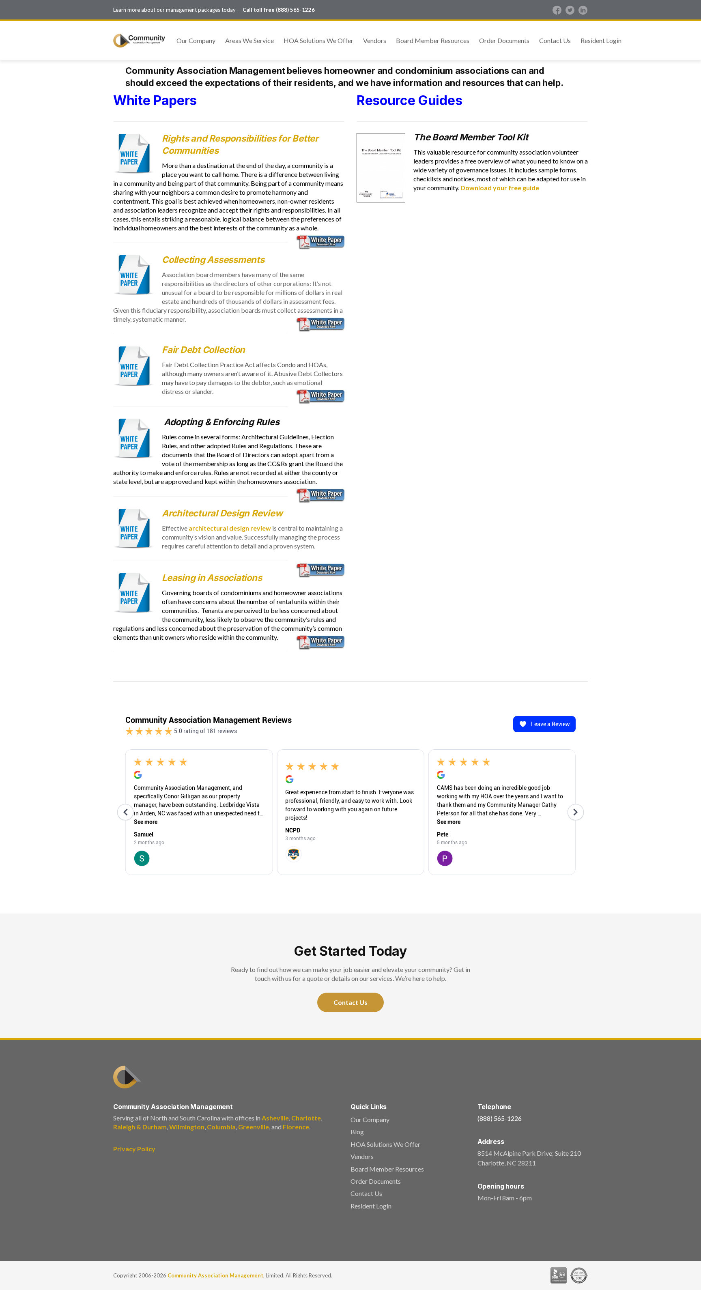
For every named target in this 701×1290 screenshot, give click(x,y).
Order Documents (504, 40)
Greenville (253, 1127)
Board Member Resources (432, 40)
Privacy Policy (134, 1148)
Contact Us (555, 40)
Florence (296, 1127)
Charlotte (306, 1118)
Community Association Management (215, 1275)
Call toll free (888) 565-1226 (279, 9)
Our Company (195, 40)
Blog (357, 1131)
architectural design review (230, 528)
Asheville (275, 1118)
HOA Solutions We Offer (318, 40)
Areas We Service (249, 40)
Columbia (221, 1127)
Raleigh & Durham (140, 1127)
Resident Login (601, 40)
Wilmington (186, 1127)
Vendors (374, 40)
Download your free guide (499, 187)
